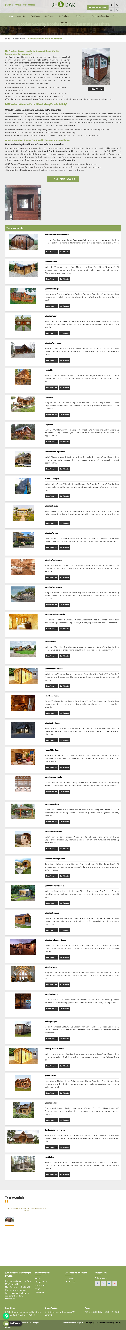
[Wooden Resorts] (23, 1001)
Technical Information (100, 16)
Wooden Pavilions (52, 804)
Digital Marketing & (101, 1323)
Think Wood (35, 16)
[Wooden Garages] (23, 920)
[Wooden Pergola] (23, 540)
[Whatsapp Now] (6, 1316)
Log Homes (49, 424)
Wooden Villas (50, 641)
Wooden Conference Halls (55, 614)
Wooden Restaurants (53, 560)
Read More (50, 252)
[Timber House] (23, 1083)
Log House (49, 397)
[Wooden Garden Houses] (23, 893)
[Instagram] (116, 9)
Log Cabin (49, 370)
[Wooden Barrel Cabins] (23, 839)
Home (11, 16)
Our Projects (49, 16)
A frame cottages (52, 479)
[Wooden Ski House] (23, 730)
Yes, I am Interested (64, 179)
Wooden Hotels (51, 967)
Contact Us (64, 23)
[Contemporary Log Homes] (23, 1137)
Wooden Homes (51, 1103)
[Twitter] (116, 4)
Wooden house (51, 261)
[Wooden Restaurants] (23, 567)
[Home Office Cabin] (23, 757)
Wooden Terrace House (54, 669)
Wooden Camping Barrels (55, 858)
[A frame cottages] (23, 486)
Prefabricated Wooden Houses (57, 234)
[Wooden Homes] (23, 1110)
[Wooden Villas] (23, 649)
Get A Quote (97, 89)
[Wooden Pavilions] (23, 812)
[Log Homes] (23, 432)
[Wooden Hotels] (23, 974)
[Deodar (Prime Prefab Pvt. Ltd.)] (63, 4)
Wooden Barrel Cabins (54, 831)
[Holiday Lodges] (23, 1029)
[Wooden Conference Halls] (23, 622)
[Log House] (23, 405)
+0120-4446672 (28, 5)
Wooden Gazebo (51, 506)
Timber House (50, 1076)
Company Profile (42, 1282)
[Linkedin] (111, 9)
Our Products (63, 16)
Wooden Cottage (52, 289)
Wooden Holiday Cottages (55, 940)
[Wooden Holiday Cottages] (23, 947)
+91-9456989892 (14, 5)
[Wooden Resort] (23, 323)
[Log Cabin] (23, 377)
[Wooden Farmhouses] (23, 350)
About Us (21, 16)
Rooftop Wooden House (54, 1048)
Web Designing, (89, 1323)
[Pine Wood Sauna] (23, 703)
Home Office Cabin (52, 750)
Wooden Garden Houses (54, 886)
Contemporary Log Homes (55, 1130)
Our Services (81, 16)
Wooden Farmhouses (53, 343)
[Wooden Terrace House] (23, 676)
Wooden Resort (51, 316)
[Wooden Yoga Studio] (23, 784)
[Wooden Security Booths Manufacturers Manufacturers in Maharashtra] (96, 66)
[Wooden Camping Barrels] (23, 866)
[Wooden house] (23, 269)
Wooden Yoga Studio (53, 777)
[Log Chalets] (23, 1164)
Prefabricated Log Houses (55, 451)
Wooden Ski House (52, 723)
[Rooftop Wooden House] (23, 1056)
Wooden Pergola (51, 533)
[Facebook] (111, 4)
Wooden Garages (52, 913)
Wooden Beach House (53, 587)
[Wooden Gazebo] (23, 513)
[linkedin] (109, 1283)
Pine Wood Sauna (52, 696)
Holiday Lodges (51, 1021)
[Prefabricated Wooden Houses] (23, 242)
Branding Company (114, 1323)
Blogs (115, 16)
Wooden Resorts (51, 994)
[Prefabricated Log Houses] (23, 459)
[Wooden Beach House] (23, 594)
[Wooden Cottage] (23, 296)
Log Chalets (49, 1157)
